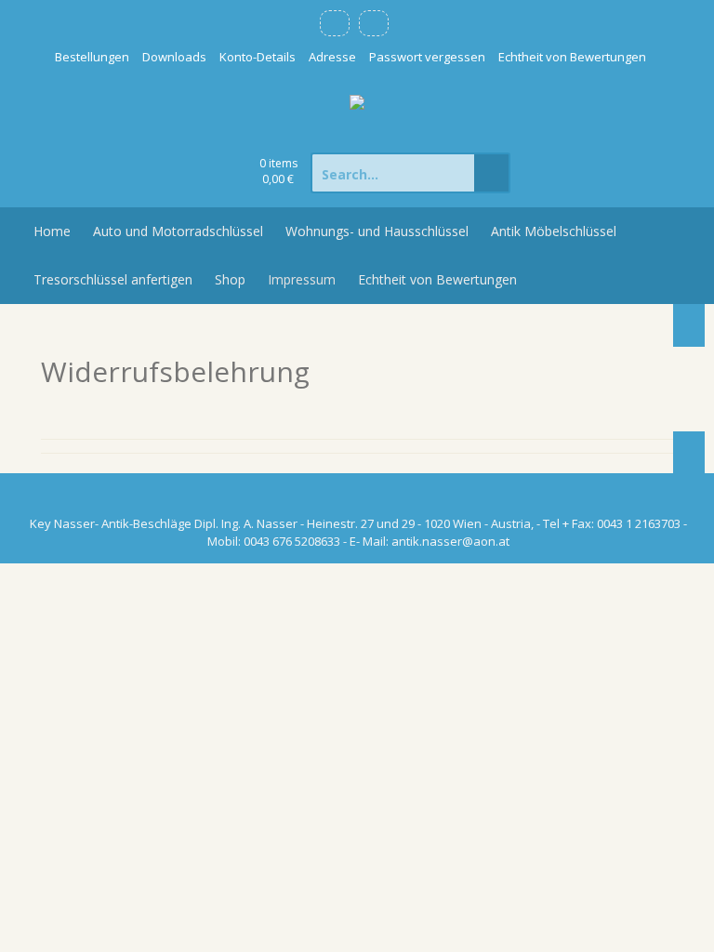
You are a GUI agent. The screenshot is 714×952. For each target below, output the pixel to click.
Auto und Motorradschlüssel (178, 231)
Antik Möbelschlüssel (553, 231)
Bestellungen (92, 56)
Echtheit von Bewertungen (572, 56)
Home (52, 231)
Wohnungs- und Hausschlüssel (377, 231)
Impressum (302, 279)
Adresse (332, 56)
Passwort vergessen (427, 56)
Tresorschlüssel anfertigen (112, 279)
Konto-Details (257, 56)
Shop (230, 279)
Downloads (174, 56)
